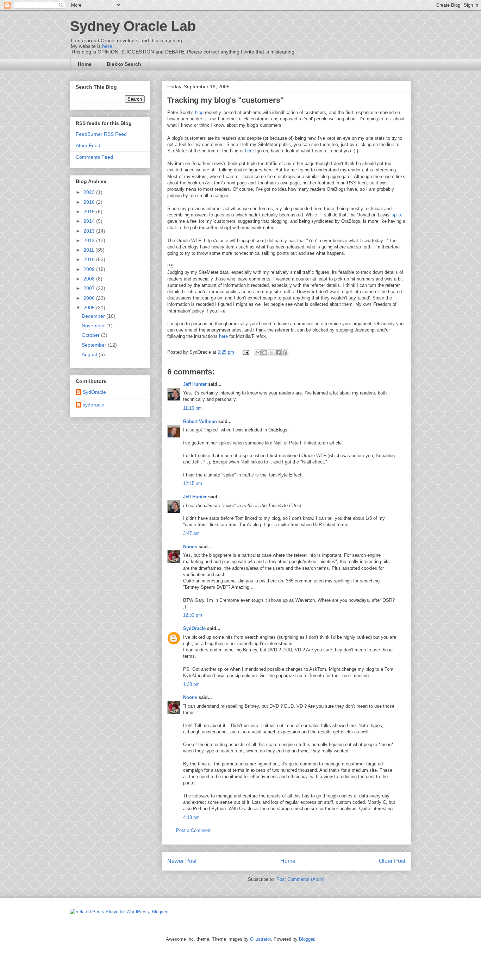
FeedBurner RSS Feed (101, 134)
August (90, 354)
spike (397, 214)
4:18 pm (191, 817)
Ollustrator (260, 939)
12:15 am (192, 483)
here (107, 46)
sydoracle (93, 405)
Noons (190, 546)
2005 (89, 307)
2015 (89, 211)
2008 (89, 279)
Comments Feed (94, 157)
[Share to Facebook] (278, 352)
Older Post (392, 861)
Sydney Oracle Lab (133, 26)
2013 (89, 231)
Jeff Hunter (195, 384)
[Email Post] (245, 352)
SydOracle (194, 628)
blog (199, 112)
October (91, 335)
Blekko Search (124, 64)
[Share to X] (271, 352)
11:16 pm (192, 408)
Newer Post (181, 861)
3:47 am (191, 533)
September (95, 345)
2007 (89, 288)
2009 (89, 269)
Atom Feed (88, 145)
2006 (89, 298)
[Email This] (258, 352)
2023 (89, 192)
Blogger (306, 939)
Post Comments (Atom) (300, 879)
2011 (89, 250)
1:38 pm (191, 684)
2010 (89, 259)
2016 (89, 202)
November (94, 325)
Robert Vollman (200, 421)
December (94, 316)
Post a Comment (193, 830)
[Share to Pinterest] (284, 352)
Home (85, 64)
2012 (89, 240)
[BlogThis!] (264, 352)
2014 (89, 221)
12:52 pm (192, 615)
